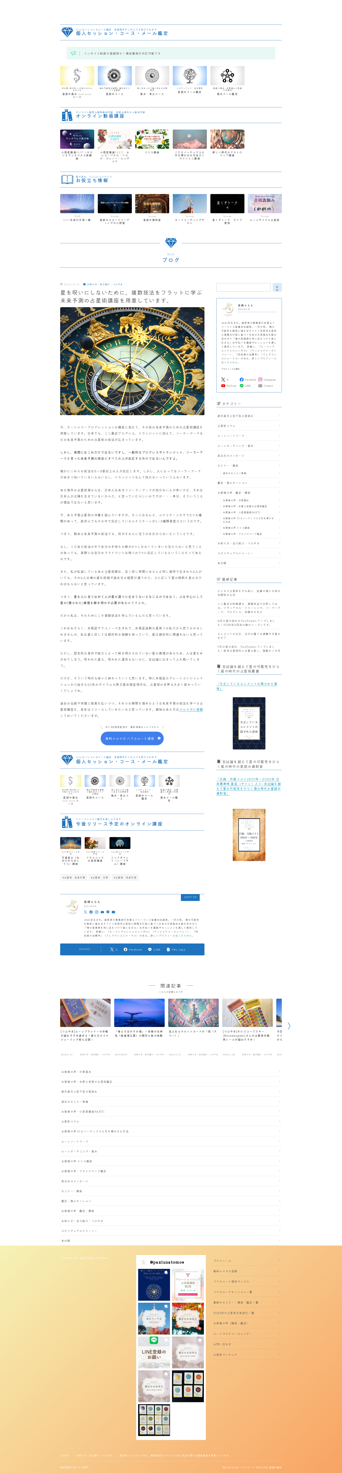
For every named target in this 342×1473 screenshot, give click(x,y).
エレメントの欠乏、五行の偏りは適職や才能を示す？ (249, 636)
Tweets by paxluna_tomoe (83, 1257)
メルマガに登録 (191, 709)
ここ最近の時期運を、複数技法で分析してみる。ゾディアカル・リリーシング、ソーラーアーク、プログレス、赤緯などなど (249, 608)
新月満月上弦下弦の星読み (236, 416)
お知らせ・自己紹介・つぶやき (105, 284)
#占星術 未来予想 (125, 877)
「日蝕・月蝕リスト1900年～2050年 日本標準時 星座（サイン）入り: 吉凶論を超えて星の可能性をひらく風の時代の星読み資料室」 (248, 786)
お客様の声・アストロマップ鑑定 (242, 533)
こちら (182, 935)
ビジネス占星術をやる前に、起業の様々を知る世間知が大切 (249, 593)
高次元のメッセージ (231, 456)
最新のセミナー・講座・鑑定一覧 (235, 1302)
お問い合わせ (222, 1344)
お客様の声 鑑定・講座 (234, 492)
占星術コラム (227, 426)
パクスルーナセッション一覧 (233, 1292)
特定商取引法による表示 (74, 1467)
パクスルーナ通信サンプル (231, 1281)
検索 (277, 288)
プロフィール (222, 1261)
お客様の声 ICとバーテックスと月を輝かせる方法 (248, 519)
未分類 (222, 563)
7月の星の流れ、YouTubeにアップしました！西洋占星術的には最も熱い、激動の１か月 (249, 649)
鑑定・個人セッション (233, 483)
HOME (65, 1455)
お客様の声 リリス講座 (236, 527)
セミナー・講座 (228, 465)
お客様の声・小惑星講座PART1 (241, 512)
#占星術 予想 (99, 877)
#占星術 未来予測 (74, 877)
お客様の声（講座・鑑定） (231, 1323)
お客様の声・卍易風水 (236, 500)
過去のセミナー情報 (234, 473)
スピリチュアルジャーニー (236, 553)
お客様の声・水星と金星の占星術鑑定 (245, 506)
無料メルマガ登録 (225, 1271)
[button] (154, 1285)
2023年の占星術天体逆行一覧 (233, 1313)
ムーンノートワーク (231, 436)
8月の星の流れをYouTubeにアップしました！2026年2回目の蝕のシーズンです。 (246, 623)
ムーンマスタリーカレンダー (233, 1334)
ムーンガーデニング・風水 (236, 446)
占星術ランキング (225, 1354)
